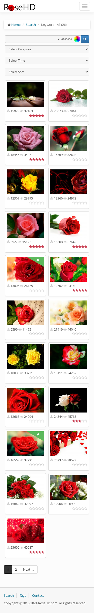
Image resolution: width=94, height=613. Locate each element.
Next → (28, 569)
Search (31, 24)
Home (16, 24)
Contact (38, 595)
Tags (23, 595)
